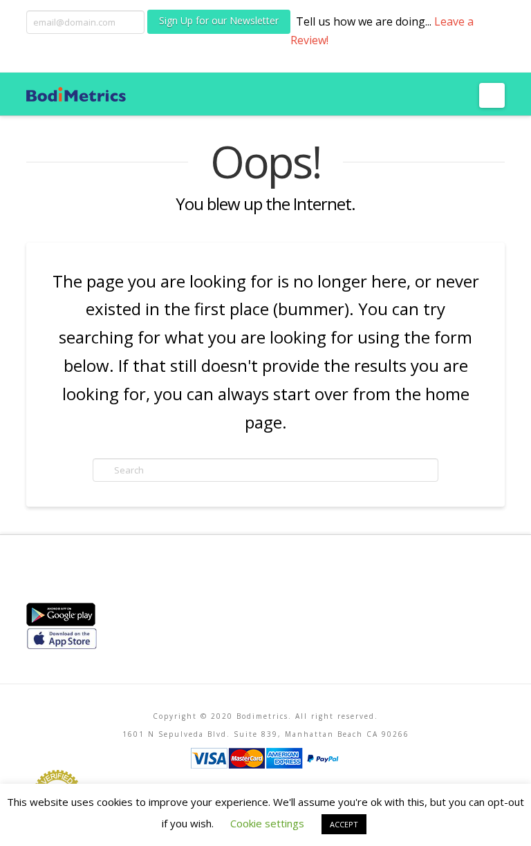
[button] (492, 95)
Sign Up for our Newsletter (219, 20)
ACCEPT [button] (344, 824)
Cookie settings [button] (267, 823)
